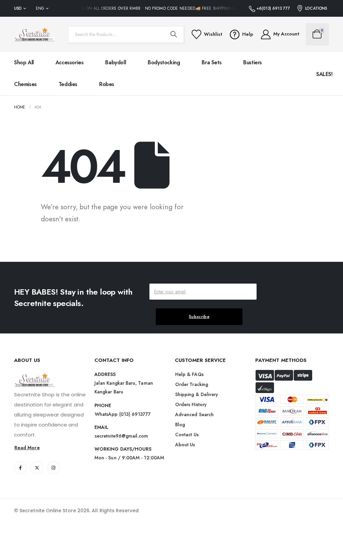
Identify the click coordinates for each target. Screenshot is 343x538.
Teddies (68, 84)
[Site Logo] (35, 34)
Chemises (25, 84)
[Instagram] (53, 467)
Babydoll (115, 62)
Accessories (70, 62)
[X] (36, 467)
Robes (106, 84)
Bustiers (252, 62)
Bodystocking (164, 62)
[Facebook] (20, 467)
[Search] (174, 34)
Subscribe (199, 316)
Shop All (24, 62)
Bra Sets (211, 62)
